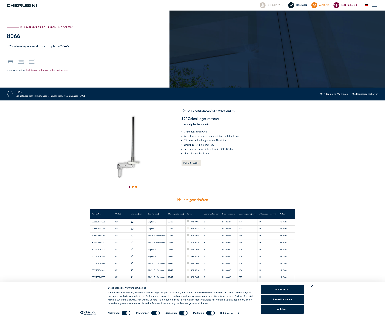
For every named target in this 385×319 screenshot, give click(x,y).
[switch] (155, 313)
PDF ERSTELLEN (191, 163)
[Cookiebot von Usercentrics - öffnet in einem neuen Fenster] (88, 313)
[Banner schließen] (312, 286)
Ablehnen (282, 309)
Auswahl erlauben (282, 299)
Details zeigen (227, 313)
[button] (129, 187)
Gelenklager (72, 96)
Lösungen (42, 96)
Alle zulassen (282, 289)
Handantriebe (56, 96)
